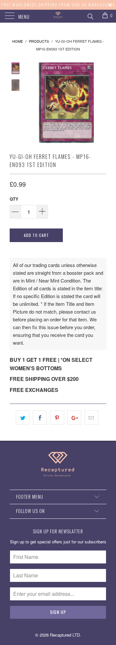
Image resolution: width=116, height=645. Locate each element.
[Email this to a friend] (91, 417)
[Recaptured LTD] (58, 16)
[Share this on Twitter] (23, 417)
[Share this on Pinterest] (57, 417)
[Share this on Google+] (74, 417)
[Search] (90, 15)
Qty (14, 199)
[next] (100, 102)
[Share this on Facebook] (40, 417)
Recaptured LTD (65, 635)
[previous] (32, 102)
